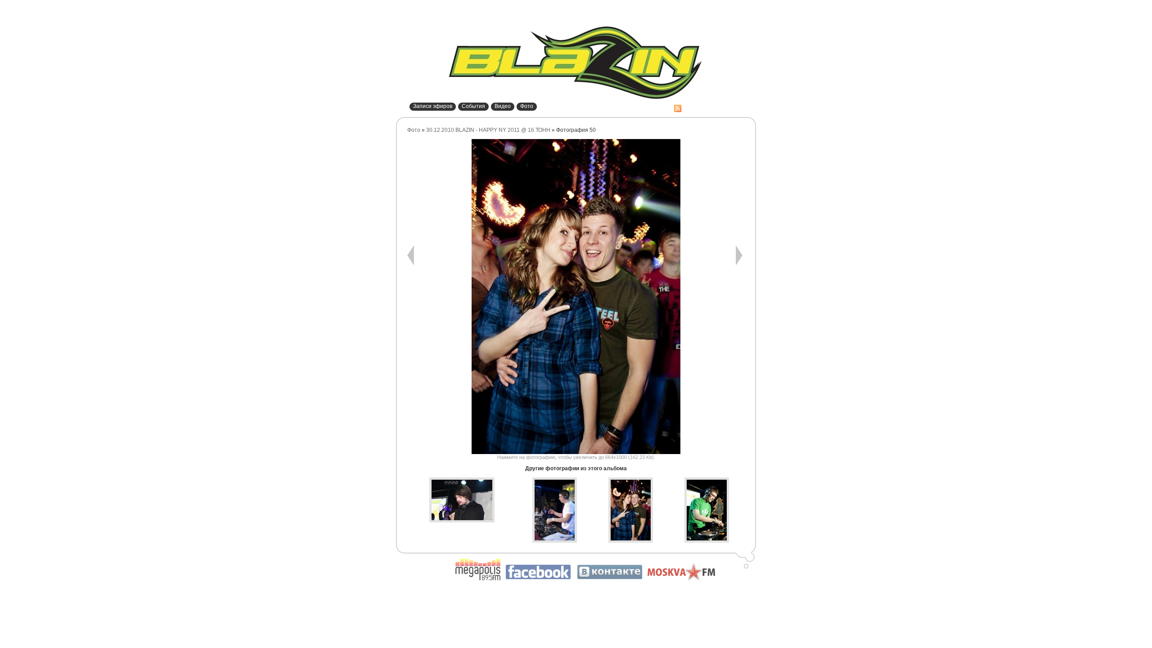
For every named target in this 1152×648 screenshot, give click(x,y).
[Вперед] (739, 263)
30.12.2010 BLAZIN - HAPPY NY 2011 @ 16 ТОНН (488, 130)
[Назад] (410, 263)
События (473, 106)
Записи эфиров (432, 106)
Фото (526, 106)
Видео (503, 106)
